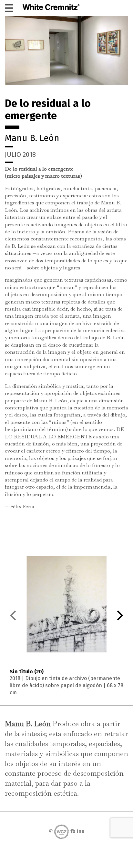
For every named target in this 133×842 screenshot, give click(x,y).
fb (73, 831)
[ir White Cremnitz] (51, 8)
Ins (80, 831)
